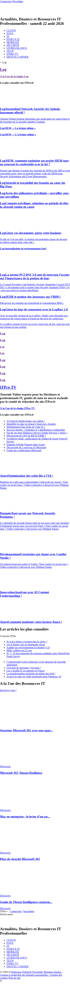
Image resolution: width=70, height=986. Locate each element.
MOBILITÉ (13, 42)
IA (8, 36)
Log (3, 69)
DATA (10, 33)
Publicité (26, 972)
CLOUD (11, 30)
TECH (10, 51)
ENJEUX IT (13, 39)
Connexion (16, 911)
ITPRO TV (12, 54)
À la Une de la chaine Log (14, 76)
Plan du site (14, 978)
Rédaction (16, 972)
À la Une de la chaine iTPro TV (17, 408)
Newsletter (37, 972)
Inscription (28, 911)
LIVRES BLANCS (17, 48)
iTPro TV (8, 387)
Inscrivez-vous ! (8, 690)
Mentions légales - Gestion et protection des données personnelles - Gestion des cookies (31, 975)
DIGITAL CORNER (17, 56)
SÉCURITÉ (13, 45)
